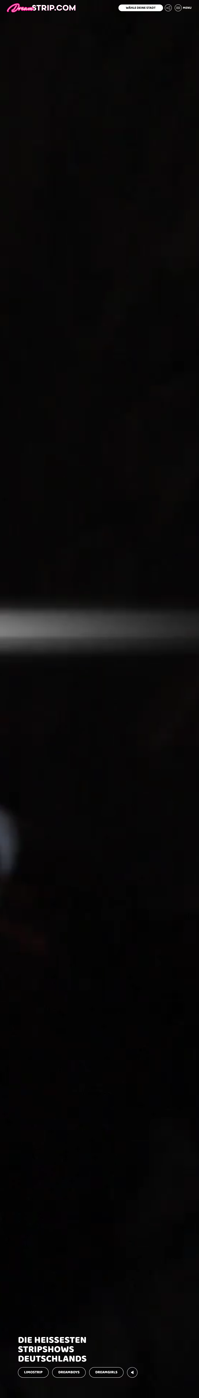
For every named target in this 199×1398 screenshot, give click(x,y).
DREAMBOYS (69, 1372)
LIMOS (33, 1372)
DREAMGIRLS (106, 1372)
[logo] (41, 8)
